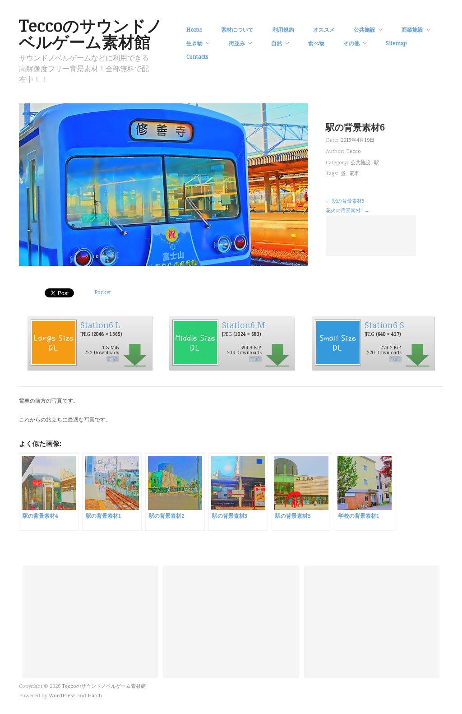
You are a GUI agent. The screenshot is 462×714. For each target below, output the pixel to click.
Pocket (102, 292)
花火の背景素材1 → (348, 210)
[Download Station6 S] (337, 342)
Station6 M (243, 325)
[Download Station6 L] (53, 342)
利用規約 (283, 29)
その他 (351, 43)
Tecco (353, 151)
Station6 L (100, 325)
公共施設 (364, 29)
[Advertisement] (371, 235)
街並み (237, 43)
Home (194, 29)
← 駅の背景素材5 (345, 201)
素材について (237, 29)
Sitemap (396, 43)
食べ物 (316, 43)
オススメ (324, 29)
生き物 (194, 43)
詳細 (112, 359)
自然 (276, 43)
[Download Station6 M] (194, 342)
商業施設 (412, 29)
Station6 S (384, 325)
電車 (354, 173)
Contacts (197, 57)
